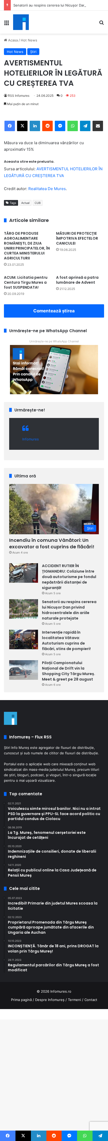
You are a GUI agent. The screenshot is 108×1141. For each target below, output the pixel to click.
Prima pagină (21, 1000)
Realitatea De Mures (47, 188)
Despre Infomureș (49, 1000)
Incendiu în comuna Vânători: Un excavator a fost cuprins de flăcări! (51, 543)
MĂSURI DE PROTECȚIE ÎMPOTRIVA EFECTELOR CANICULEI (77, 238)
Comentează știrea (54, 310)
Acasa (12, 40)
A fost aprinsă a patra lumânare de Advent (77, 280)
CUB (38, 203)
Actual (25, 203)
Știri (33, 52)
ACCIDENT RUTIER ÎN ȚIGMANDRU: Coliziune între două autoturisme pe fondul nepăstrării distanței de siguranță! (69, 576)
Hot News (29, 40)
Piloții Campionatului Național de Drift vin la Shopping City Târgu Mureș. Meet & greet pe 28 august (68, 671)
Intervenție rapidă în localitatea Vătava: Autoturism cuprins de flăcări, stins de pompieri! (66, 640)
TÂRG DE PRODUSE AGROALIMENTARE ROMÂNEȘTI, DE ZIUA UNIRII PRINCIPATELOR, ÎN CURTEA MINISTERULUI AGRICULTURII (27, 246)
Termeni (74, 1000)
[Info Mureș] (21, 22)
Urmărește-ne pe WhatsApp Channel (54, 341)
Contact (90, 1000)
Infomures (30, 439)
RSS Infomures (18, 96)
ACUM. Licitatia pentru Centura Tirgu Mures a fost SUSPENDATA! (25, 282)
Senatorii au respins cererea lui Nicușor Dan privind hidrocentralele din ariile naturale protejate (69, 610)
